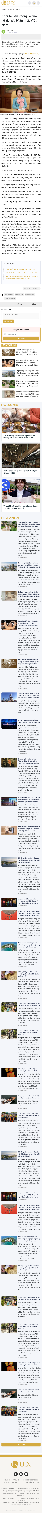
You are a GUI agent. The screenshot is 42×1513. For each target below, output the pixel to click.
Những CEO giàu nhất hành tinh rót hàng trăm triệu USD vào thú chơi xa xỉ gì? (28, 974)
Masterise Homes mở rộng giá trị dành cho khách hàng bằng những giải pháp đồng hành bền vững (29, 524)
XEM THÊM (21, 1444)
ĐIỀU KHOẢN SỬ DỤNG (11, 1480)
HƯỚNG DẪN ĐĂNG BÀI (31, 1482)
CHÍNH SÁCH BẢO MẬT (30, 1480)
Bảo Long (10, 30)
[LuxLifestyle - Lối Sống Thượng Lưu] (11, 3)
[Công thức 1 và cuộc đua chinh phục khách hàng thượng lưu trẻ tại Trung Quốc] (9, 1117)
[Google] (21, 1474)
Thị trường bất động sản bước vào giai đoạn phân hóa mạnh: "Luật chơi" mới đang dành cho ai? (29, 565)
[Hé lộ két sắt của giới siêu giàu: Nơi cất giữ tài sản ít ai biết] (21, 456)
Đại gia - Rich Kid (7, 430)
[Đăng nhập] (38, 3)
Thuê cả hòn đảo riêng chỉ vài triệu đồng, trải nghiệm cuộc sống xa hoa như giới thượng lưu (29, 945)
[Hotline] (29, 3)
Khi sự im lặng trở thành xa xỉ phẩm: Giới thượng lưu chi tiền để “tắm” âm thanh (19, 437)
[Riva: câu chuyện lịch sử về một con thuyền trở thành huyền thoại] (9, 1099)
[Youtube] (26, 1474)
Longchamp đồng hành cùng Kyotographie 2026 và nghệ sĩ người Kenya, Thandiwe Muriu (28, 901)
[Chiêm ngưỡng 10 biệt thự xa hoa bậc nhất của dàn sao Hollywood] (9, 1007)
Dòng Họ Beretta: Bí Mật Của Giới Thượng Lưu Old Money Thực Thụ (28, 1032)
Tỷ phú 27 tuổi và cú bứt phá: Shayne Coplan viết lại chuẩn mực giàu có (21, 507)
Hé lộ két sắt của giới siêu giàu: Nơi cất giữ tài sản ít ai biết (20, 472)
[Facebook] (16, 1474)
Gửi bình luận (8, 321)
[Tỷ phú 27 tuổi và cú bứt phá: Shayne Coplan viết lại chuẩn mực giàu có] (21, 491)
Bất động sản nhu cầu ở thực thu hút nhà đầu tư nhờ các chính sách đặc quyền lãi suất (29, 860)
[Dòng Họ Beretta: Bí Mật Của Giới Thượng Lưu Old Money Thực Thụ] (9, 1034)
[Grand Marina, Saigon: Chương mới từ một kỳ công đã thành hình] (9, 724)
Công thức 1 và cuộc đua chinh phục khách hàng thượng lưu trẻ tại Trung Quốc (28, 1115)
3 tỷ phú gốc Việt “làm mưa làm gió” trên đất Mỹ (20, 269)
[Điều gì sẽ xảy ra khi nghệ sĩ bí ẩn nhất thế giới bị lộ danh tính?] (9, 1072)
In (35, 304)
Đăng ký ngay (21, 338)
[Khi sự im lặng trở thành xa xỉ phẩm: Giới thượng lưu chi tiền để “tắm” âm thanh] (21, 420)
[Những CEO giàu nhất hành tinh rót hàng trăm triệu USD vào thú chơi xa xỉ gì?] (9, 975)
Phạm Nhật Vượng (32, 54)
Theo (31, 288)
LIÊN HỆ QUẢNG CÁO (11, 1482)
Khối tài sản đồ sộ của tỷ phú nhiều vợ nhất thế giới (21, 273)
